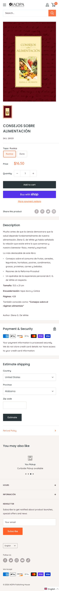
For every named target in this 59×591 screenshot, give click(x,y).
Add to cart (29, 184)
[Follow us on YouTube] (22, 560)
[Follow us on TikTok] (28, 560)
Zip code (7, 398)
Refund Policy (9, 430)
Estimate (12, 417)
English (8, 545)
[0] (53, 5)
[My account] (47, 5)
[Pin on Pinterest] (42, 211)
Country (7, 370)
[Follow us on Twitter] (11, 560)
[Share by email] (54, 211)
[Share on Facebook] (36, 211)
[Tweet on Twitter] (48, 211)
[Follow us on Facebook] (5, 560)
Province (7, 384)
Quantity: (7, 173)
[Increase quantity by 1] (33, 173)
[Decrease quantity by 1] (17, 173)
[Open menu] (4, 5)
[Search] (52, 13)
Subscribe (13, 531)
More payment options (29, 201)
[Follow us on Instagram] (17, 560)
